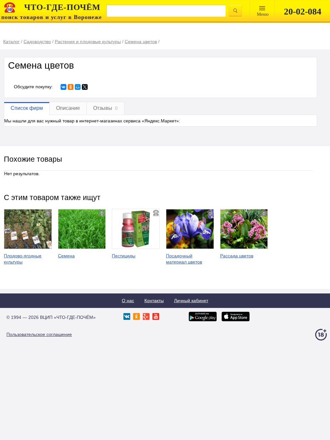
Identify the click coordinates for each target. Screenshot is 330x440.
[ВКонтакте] (63, 87)
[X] (85, 87)
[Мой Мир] (78, 87)
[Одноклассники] (70, 87)
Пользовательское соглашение (39, 334)
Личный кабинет (191, 300)
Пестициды (123, 255)
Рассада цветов (236, 255)
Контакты (154, 300)
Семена (66, 255)
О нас (128, 300)
